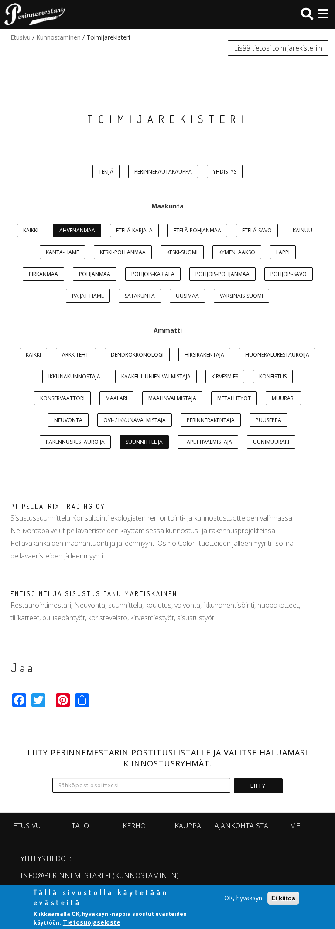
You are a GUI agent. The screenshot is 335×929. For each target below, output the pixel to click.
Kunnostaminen (58, 37)
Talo (80, 825)
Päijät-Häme (88, 295)
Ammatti (168, 330)
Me (295, 825)
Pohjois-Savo (288, 274)
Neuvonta (68, 420)
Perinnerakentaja (211, 420)
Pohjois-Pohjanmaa (222, 274)
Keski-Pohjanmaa (123, 252)
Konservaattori (62, 398)
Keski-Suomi (182, 252)
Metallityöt (234, 398)
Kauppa (187, 825)
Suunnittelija (144, 442)
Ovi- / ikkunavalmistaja (134, 420)
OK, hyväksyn (243, 898)
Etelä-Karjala (134, 230)
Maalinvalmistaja (172, 398)
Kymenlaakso (237, 252)
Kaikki (30, 230)
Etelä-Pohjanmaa (197, 230)
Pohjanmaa (94, 274)
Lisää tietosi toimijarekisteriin (278, 48)
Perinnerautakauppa (163, 171)
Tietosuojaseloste (91, 922)
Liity (258, 785)
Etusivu (20, 37)
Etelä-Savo (257, 230)
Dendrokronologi (137, 354)
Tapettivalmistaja (208, 442)
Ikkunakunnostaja (74, 376)
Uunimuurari (271, 442)
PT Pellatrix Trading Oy (57, 506)
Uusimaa (187, 295)
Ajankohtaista (241, 825)
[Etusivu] (32, 14)
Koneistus (273, 376)
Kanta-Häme (62, 252)
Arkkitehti (76, 354)
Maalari (116, 398)
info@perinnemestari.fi (66, 875)
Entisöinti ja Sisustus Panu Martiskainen (94, 593)
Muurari (283, 398)
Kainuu (302, 230)
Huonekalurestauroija (277, 354)
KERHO (134, 825)
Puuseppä (268, 420)
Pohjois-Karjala (152, 274)
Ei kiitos (283, 898)
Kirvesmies (225, 376)
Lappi (283, 252)
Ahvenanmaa (77, 230)
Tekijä (106, 171)
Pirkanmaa (43, 274)
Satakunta (140, 295)
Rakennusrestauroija (75, 442)
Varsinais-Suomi (241, 295)
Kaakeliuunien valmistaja (156, 376)
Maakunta (167, 206)
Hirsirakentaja (204, 354)
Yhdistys (224, 171)
